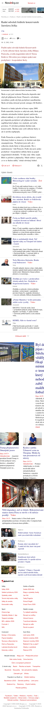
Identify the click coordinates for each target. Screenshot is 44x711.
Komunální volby (7, 604)
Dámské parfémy (23, 680)
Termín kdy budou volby (10, 598)
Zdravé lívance (28, 618)
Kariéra (29, 696)
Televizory (20, 684)
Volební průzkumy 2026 (10, 592)
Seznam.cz (31, 3)
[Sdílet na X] (42, 166)
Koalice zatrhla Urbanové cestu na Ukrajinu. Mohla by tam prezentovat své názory (31, 452)
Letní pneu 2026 (28, 635)
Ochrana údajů (34, 698)
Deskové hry (11, 684)
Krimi (14, 204)
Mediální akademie (10, 698)
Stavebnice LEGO (10, 680)
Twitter (15, 696)
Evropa (15, 225)
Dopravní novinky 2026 (31, 641)
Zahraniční (16, 246)
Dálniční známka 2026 (30, 638)
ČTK (2, 31)
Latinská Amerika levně (9, 647)
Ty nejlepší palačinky (30, 612)
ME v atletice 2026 (8, 621)
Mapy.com (20, 656)
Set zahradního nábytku (30, 670)
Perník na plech (28, 627)
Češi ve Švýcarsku (8, 644)
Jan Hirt (25, 595)
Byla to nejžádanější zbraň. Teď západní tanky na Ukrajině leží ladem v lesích (27, 241)
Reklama (23, 696)
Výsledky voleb (7, 595)
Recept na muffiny (29, 615)
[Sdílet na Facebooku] (38, 166)
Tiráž (35, 696)
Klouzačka (16, 670)
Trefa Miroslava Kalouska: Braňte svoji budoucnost (26, 261)
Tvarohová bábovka (30, 621)
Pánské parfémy (21, 688)
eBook (6, 38)
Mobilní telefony (29, 677)
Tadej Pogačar (28, 598)
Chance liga (6, 612)
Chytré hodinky (30, 684)
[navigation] (2, 3)
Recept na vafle (28, 624)
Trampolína (36, 666)
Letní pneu (34, 680)
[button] (22, 75)
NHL (3, 627)
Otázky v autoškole (29, 647)
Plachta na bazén (25, 666)
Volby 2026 (5, 589)
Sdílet (13, 38)
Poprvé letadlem (7, 638)
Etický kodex (22, 698)
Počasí (15, 183)
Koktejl (15, 286)
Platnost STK (27, 650)
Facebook (8, 696)
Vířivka (26, 673)
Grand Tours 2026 (29, 604)
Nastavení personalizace (28, 700)
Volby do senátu (7, 601)
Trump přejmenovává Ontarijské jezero (9, 449)
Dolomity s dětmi (7, 650)
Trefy (14, 265)
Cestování (16, 305)
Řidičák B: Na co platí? (30, 644)
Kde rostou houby (16, 659)
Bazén (15, 666)
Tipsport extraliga (7, 618)
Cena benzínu (28, 659)
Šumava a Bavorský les (10, 641)
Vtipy (14, 323)
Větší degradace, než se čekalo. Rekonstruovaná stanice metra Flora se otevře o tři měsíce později (22, 512)
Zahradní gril (18, 673)
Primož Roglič (27, 601)
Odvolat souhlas (12, 700)
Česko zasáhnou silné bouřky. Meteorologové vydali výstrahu (25, 179)
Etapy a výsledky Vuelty (31, 592)
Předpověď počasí (32, 656)
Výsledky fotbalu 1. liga (9, 615)
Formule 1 (5, 624)
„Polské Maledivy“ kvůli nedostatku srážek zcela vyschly (27, 300)
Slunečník (8, 670)
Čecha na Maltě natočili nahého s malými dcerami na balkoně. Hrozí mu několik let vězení (27, 220)
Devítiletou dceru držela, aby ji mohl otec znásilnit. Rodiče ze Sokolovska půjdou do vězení (27, 199)
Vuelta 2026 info (28, 589)
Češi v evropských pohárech (21, 663)
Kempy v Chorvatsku (9, 635)
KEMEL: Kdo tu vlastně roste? (25, 320)
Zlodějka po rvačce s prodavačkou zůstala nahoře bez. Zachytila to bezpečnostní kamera (26, 281)
